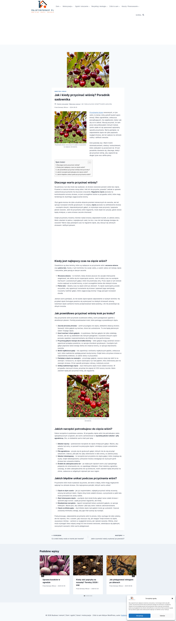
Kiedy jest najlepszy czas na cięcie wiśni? (71, 167)
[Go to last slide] (42, 575)
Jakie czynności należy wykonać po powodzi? (107, 537)
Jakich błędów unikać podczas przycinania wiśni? (74, 174)
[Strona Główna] (55, 104)
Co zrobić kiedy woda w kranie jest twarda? (68, 537)
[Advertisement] (88, 31)
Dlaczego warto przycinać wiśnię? (68, 165)
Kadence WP (126, 615)
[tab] (84, 595)
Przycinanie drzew (96, 112)
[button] (172, 598)
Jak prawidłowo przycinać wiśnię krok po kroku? (73, 170)
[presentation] (54, 565)
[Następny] (133, 575)
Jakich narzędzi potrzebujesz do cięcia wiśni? (72, 172)
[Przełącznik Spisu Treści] (88, 162)
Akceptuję (139, 616)
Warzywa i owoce (60, 91)
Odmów (162, 616)
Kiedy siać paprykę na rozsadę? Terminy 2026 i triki (87, 582)
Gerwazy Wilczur (63, 107)
